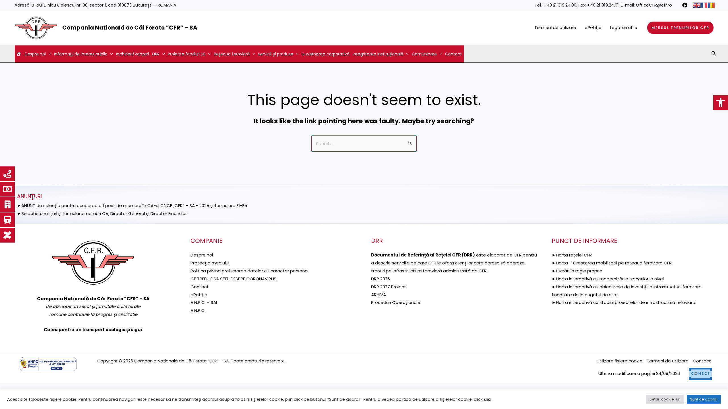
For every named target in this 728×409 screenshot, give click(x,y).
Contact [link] (453, 54)
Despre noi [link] (35, 54)
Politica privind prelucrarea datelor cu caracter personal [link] (250, 271)
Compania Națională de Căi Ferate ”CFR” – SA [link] (129, 28)
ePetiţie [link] (593, 27)
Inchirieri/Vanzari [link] (132, 54)
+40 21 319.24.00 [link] (560, 5)
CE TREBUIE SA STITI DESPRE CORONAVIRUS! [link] (234, 279)
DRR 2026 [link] (380, 279)
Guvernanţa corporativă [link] (325, 54)
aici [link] (487, 399)
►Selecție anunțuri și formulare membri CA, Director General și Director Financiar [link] (102, 213)
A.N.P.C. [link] (198, 310)
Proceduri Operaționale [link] (395, 302)
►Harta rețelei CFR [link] (572, 255)
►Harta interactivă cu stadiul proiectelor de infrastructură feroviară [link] (623, 302)
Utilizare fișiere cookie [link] (619, 361)
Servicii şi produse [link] (275, 54)
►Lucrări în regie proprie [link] (577, 271)
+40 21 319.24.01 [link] (603, 5)
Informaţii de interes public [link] (80, 54)
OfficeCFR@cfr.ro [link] (654, 5)
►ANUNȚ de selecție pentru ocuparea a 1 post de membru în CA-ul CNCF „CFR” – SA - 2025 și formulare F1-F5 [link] (132, 205)
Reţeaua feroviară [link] (232, 54)
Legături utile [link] (623, 27)
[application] (48, 53)
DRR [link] (156, 54)
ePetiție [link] (199, 295)
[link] (720, 102)
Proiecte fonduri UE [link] (186, 54)
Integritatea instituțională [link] (378, 54)
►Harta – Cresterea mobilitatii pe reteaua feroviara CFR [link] (612, 263)
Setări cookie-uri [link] (665, 399)
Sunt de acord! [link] (703, 399)
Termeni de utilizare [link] (555, 27)
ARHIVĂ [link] (378, 295)
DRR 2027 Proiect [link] (388, 287)
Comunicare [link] (424, 54)
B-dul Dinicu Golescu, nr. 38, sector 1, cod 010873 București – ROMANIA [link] (104, 5)
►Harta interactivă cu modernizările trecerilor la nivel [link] (608, 279)
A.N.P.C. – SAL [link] (204, 302)
